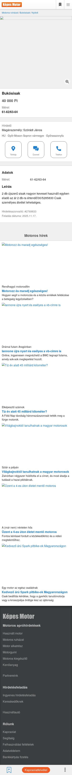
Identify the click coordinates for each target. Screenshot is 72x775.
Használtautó (11, 712)
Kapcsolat (9, 732)
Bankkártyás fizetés (15, 757)
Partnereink (10, 675)
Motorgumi (10, 652)
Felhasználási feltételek (18, 744)
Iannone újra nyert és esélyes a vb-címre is (31, 351)
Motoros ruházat (10, 12)
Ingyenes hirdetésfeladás (19, 695)
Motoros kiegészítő (15, 658)
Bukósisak (25, 12)
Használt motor (13, 633)
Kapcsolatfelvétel (36, 770)
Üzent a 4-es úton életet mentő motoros (29, 532)
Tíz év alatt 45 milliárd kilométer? (24, 411)
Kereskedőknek (13, 701)
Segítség (8, 738)
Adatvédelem (11, 751)
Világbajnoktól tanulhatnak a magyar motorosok (35, 471)
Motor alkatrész (13, 646)
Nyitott (35, 12)
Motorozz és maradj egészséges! (25, 291)
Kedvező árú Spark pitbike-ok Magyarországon (35, 592)
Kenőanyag (10, 665)
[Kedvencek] (60, 4)
